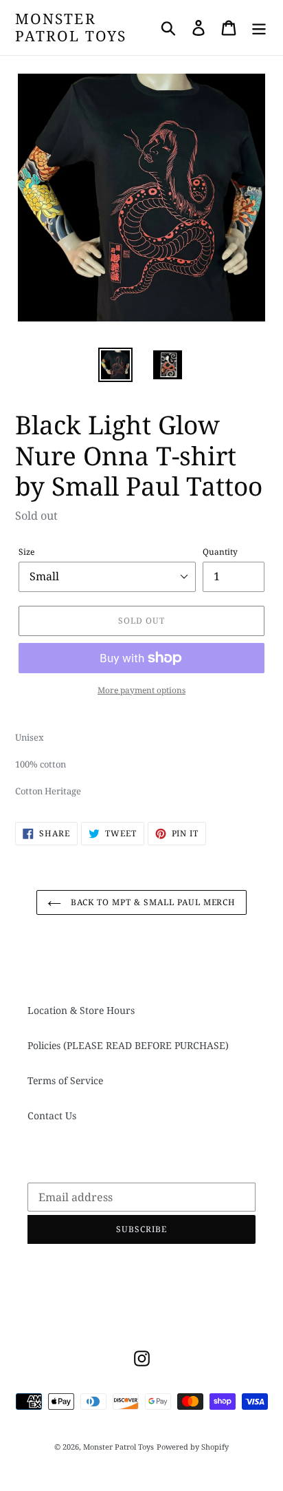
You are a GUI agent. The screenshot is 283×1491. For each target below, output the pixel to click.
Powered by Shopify (193, 1446)
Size (26, 552)
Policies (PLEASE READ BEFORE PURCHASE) (128, 1045)
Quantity (220, 552)
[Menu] (259, 27)
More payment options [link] (141, 690)
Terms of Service (65, 1080)
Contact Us (51, 1115)
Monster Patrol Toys (70, 27)
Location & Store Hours (81, 1010)
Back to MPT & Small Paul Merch (152, 902)
